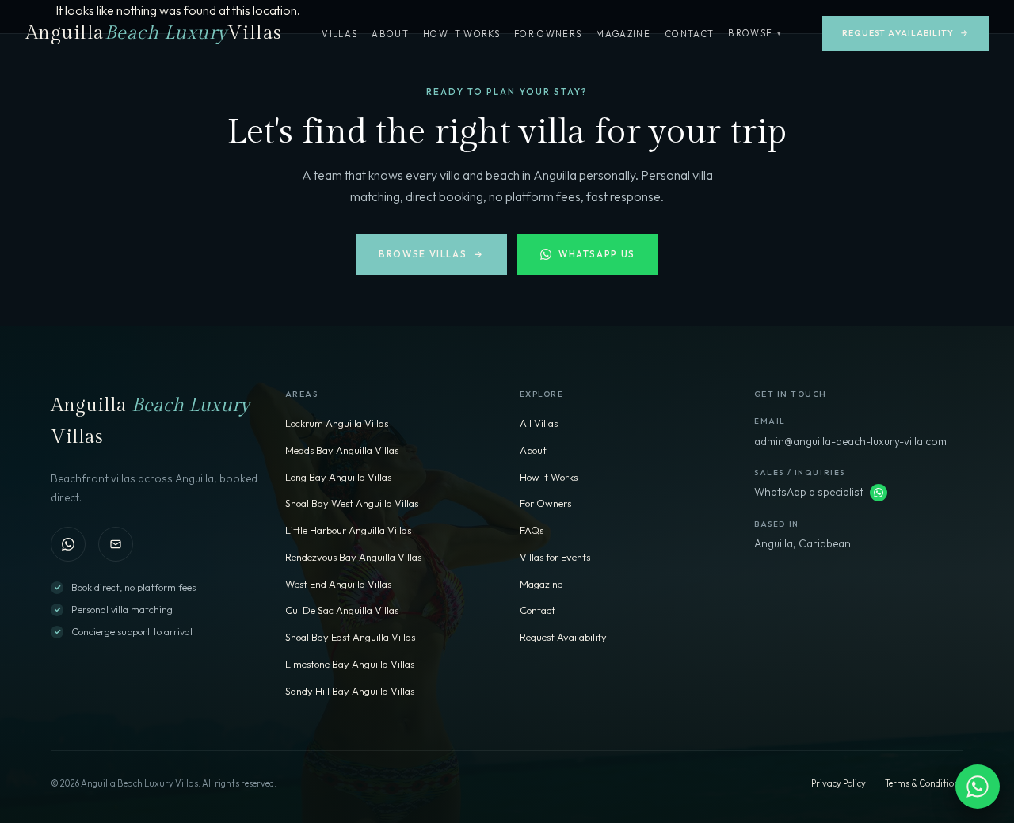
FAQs (531, 530)
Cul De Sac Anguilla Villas (341, 610)
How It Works (461, 34)
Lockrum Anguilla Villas (336, 423)
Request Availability (905, 33)
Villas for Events (555, 557)
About (390, 34)
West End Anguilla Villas (338, 583)
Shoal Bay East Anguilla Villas (350, 637)
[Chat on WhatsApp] (68, 544)
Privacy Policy (838, 783)
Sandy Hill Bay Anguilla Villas (349, 690)
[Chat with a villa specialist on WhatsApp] (977, 786)
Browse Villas (431, 254)
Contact (689, 34)
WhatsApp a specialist (808, 492)
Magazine (623, 34)
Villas (339, 34)
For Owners (547, 34)
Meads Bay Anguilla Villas (341, 450)
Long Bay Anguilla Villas (338, 477)
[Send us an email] (115, 544)
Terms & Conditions (924, 783)
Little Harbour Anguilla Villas (348, 530)
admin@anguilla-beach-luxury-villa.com (850, 441)
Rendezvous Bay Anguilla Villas (353, 557)
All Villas (539, 423)
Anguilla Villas (153, 33)
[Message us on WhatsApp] (878, 492)
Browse (755, 33)
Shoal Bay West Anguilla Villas (351, 503)
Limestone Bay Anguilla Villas (349, 663)
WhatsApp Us (596, 254)
